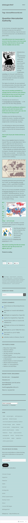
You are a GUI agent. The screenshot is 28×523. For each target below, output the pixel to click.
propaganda (6, 435)
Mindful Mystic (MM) (9, 320)
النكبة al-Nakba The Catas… (18, 329)
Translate (13, 405)
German (4, 487)
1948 (4, 416)
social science (19, 282)
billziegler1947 (7, 5)
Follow (5, 465)
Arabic (3, 483)
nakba (17, 430)
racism (11, 278)
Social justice (13, 282)
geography (13, 280)
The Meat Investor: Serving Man (11, 353)
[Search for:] (12, 294)
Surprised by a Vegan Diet (18, 315)
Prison (10, 432)
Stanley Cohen (19, 435)
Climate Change (6, 474)
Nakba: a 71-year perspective (10, 364)
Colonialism (19, 276)
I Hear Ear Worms (8, 351)
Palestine (5, 432)
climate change (7, 424)
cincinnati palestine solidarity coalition (13, 421)
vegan (13, 438)
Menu (23, 4)
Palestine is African (8, 349)
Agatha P (6, 318)
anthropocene (18, 416)
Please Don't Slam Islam (9, 348)
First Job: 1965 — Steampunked (10, 377)
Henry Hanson (8, 306)
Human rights (6, 427)
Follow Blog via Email (10, 449)
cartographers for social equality (12, 279)
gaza (13, 424)
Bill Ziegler (6, 276)
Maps (8, 278)
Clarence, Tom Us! (19, 337)
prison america (17, 432)
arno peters (16, 278)
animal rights (10, 416)
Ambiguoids (5, 490)
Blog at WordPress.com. (14, 513)
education (4, 278)
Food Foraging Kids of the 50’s (10, 387)
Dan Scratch (7, 332)
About (3, 503)
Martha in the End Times (9, 366)
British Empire (13, 419)
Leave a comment (16, 283)
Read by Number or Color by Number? (13, 360)
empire (9, 280)
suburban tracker (8, 337)
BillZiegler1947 (6, 509)
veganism (18, 438)
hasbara (18, 424)
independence (15, 427)
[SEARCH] (24, 294)
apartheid (5, 419)
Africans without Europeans (10, 362)
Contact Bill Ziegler (7, 506)
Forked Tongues (7, 355)
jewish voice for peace (8, 430)
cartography (22, 279)
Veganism (4, 477)
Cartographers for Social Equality (12, 101)
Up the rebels (6, 438)
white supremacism (8, 441)
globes (17, 280)
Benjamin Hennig (8, 191)
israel (22, 427)
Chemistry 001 (6, 380)
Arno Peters (21, 28)
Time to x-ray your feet (8, 390)
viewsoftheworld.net (6, 283)
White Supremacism (7, 496)
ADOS (3, 493)
